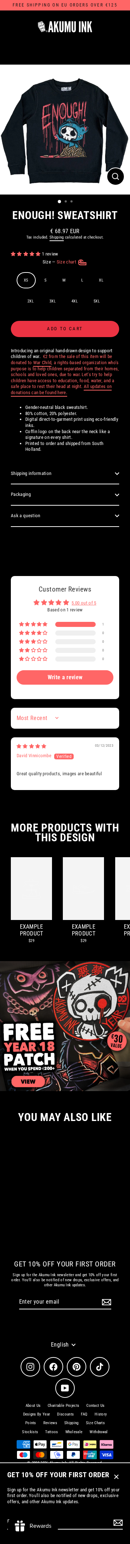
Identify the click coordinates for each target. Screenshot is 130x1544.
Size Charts (95, 1423)
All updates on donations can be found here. (61, 389)
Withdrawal (99, 1432)
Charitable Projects (63, 1405)
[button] (26, 254)
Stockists (30, 1432)
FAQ (84, 1414)
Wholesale (74, 1432)
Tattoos (51, 1432)
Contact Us (95, 1405)
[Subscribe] (117, 1522)
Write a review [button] (65, 677)
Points (30, 1423)
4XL (75, 301)
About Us (33, 1405)
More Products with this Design (65, 832)
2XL (30, 301)
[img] (32, 746)
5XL (97, 301)
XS (26, 280)
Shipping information (31, 473)
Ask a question (25, 515)
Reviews (50, 1423)
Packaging (21, 494)
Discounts (65, 1414)
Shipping (56, 237)
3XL (52, 301)
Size (60, 262)
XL (101, 280)
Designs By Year (36, 1414)
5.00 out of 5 (84, 603)
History (101, 1414)
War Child (42, 362)
